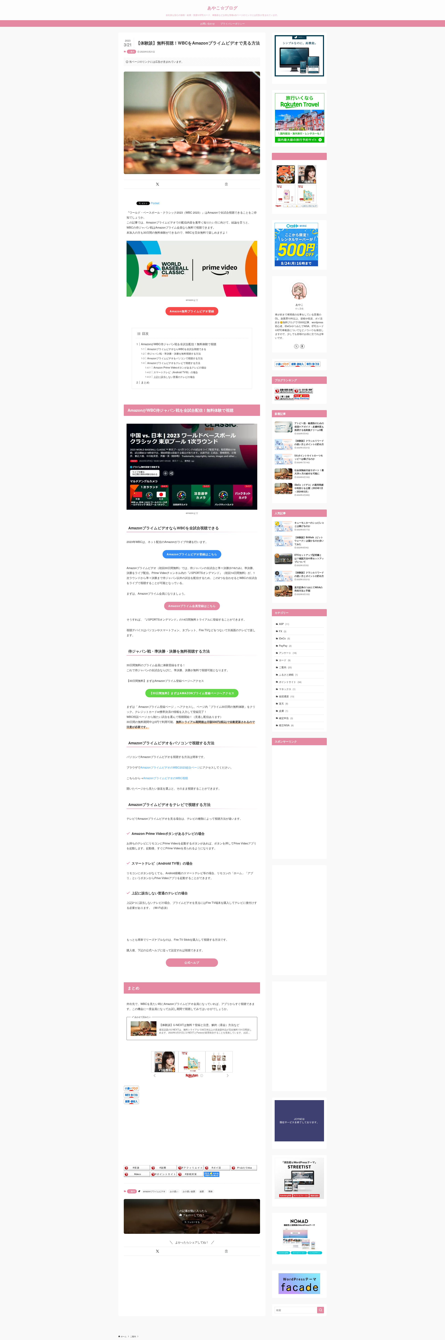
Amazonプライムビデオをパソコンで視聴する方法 (175, 358)
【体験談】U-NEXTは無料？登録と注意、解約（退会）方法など (199, 1025)
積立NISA (286, 725)
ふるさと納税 (288, 674)
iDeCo (284, 638)
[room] (302, 346)
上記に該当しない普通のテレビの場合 (174, 377)
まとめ (145, 382)
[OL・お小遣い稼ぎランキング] (303, 392)
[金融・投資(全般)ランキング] (284, 392)
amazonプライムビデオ (154, 1191)
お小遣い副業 (189, 1191)
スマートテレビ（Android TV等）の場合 (175, 372)
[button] (157, 184)
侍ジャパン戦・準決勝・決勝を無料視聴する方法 (174, 353)
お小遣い (174, 1191)
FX (282, 631)
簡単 (210, 1191)
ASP (284, 624)
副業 (202, 1191)
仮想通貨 (286, 696)
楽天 (283, 703)
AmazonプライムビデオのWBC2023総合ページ (170, 767)
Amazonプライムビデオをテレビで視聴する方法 (173, 363)
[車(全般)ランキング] (284, 399)
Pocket (155, 203)
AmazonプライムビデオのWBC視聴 (165, 778)
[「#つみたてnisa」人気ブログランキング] (244, 1169)
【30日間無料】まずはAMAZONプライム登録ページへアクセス (191, 693)
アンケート (288, 653)
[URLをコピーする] (226, 184)
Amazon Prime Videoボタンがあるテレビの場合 (179, 367)
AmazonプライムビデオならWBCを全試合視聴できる (176, 349)
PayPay (285, 645)
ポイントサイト (290, 682)
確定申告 (286, 718)
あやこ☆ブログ (222, 8)
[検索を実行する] (320, 1310)
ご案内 (131, 51)
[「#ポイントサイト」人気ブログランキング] (164, 1176)
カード (284, 660)
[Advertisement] (192, 1135)
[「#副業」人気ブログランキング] (164, 1169)
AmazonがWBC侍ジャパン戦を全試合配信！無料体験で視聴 (178, 344)
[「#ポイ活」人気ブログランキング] (217, 1169)
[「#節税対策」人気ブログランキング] (190, 1176)
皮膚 (283, 710)
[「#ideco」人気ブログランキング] (137, 1176)
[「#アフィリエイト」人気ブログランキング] (190, 1169)
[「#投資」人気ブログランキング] (137, 1169)
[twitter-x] (296, 346)
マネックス (287, 689)
